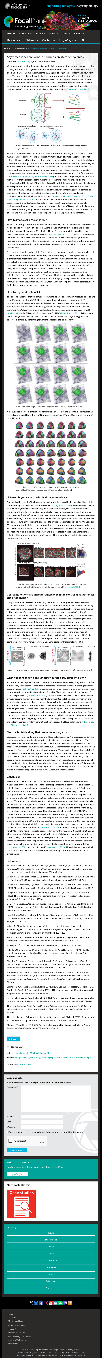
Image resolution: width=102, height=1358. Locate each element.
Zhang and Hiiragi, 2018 (78, 89)
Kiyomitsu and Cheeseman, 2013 (23, 176)
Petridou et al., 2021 (17, 847)
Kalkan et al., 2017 (62, 234)
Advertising (13, 1343)
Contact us (48, 40)
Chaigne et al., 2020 (49, 827)
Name (10, 1116)
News (51, 1232)
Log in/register (68, 40)
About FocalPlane (15, 1321)
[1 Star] (8, 1046)
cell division (67, 1057)
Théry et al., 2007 (26, 199)
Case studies (19, 48)
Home (11, 33)
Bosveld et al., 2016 (61, 196)
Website (11, 1126)
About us (24, 33)
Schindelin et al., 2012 (69, 313)
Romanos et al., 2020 (55, 847)
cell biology (35, 1057)
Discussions (51, 1239)
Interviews (51, 1267)
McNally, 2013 (46, 176)
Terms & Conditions (16, 1325)
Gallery (53, 33)
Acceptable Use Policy (17, 1332)
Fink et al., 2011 (79, 196)
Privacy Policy (13, 1329)
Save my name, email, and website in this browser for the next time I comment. (46, 1132)
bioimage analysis (20, 1057)
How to (51, 1246)
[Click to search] (83, 40)
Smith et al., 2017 (15, 313)
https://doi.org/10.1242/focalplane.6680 (30, 1052)
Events (78, 33)
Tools (51, 1253)
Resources (13, 40)
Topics (40, 33)
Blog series (51, 1288)
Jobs (65, 33)
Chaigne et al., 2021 (61, 505)
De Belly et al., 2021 (37, 695)
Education (51, 1281)
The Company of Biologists (19, 1336)
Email (10, 1121)
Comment (12, 1086)
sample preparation (51, 1057)
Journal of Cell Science (17, 1340)
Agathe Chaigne (24, 61)
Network (31, 40)
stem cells (78, 1057)
